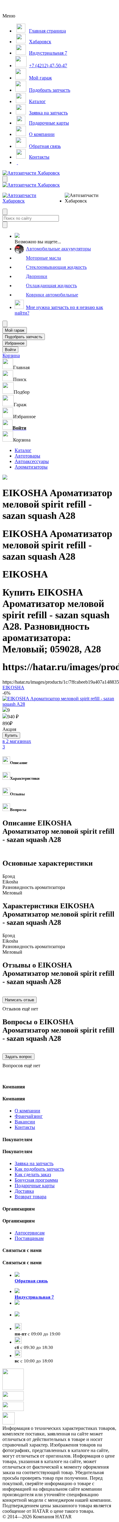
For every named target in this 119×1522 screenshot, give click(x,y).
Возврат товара (30, 1196)
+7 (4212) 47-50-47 (33, 1320)
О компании (27, 1110)
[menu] (84, 198)
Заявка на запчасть (34, 1163)
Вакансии (25, 1121)
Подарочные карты (35, 1185)
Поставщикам (29, 1238)
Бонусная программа (36, 1180)
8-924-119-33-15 (31, 1308)
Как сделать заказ (33, 1174)
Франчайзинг (29, 1116)
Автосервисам (30, 1232)
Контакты (25, 1127)
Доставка (24, 1191)
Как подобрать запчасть (39, 1169)
